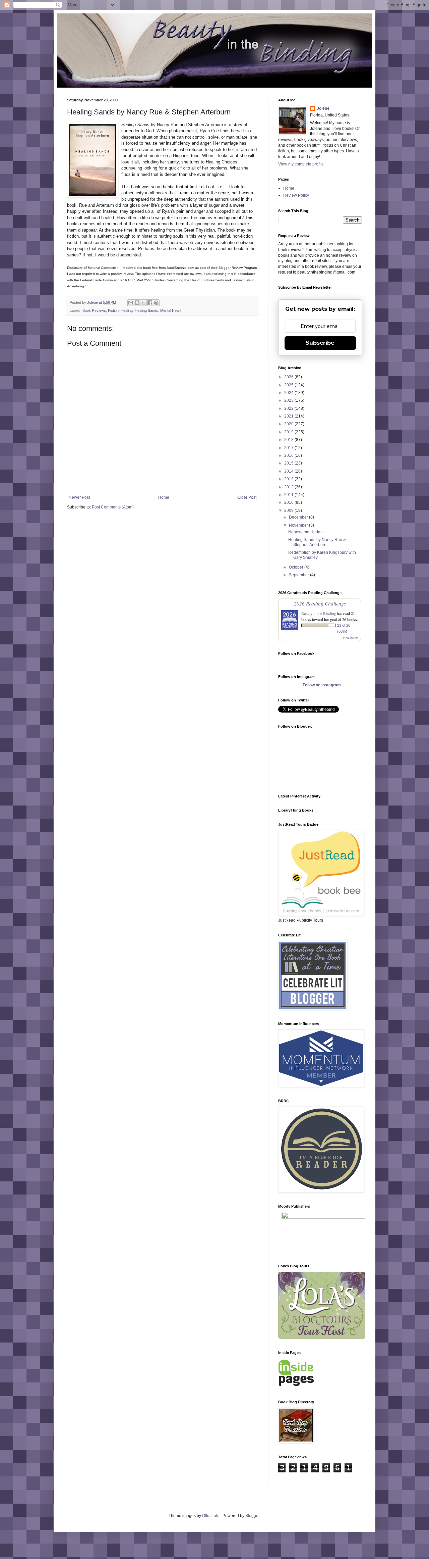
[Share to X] (143, 302)
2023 (289, 400)
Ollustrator (211, 1515)
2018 (289, 439)
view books (350, 637)
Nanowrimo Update (306, 532)
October (296, 567)
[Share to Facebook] (149, 302)
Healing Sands (146, 310)
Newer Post (79, 497)
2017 (289, 447)
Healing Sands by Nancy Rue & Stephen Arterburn (317, 542)
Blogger (252, 1515)
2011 (289, 494)
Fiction (113, 310)
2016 (289, 455)
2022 (289, 408)
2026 (289, 377)
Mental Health (171, 310)
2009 (289, 510)
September (299, 575)
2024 (289, 392)
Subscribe (320, 343)
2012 (289, 487)
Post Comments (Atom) (113, 507)
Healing (127, 310)
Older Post (246, 497)
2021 (289, 416)
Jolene (323, 108)
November (299, 525)
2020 (289, 424)
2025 (289, 385)
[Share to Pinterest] (156, 302)
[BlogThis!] (137, 302)
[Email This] (130, 302)
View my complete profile (301, 164)
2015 (289, 463)
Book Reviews (94, 310)
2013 (289, 479)
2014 (289, 471)
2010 (289, 502)
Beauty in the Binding (318, 613)
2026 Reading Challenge (320, 603)
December (299, 517)
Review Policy (296, 195)
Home (163, 497)
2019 (289, 432)
